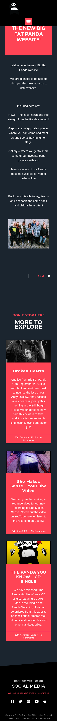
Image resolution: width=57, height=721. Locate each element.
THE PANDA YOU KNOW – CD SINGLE (28, 577)
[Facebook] (12, 701)
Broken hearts (28, 371)
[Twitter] (20, 701)
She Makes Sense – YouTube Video (28, 486)
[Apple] (44, 701)
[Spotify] (28, 701)
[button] (28, 21)
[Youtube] (36, 701)
